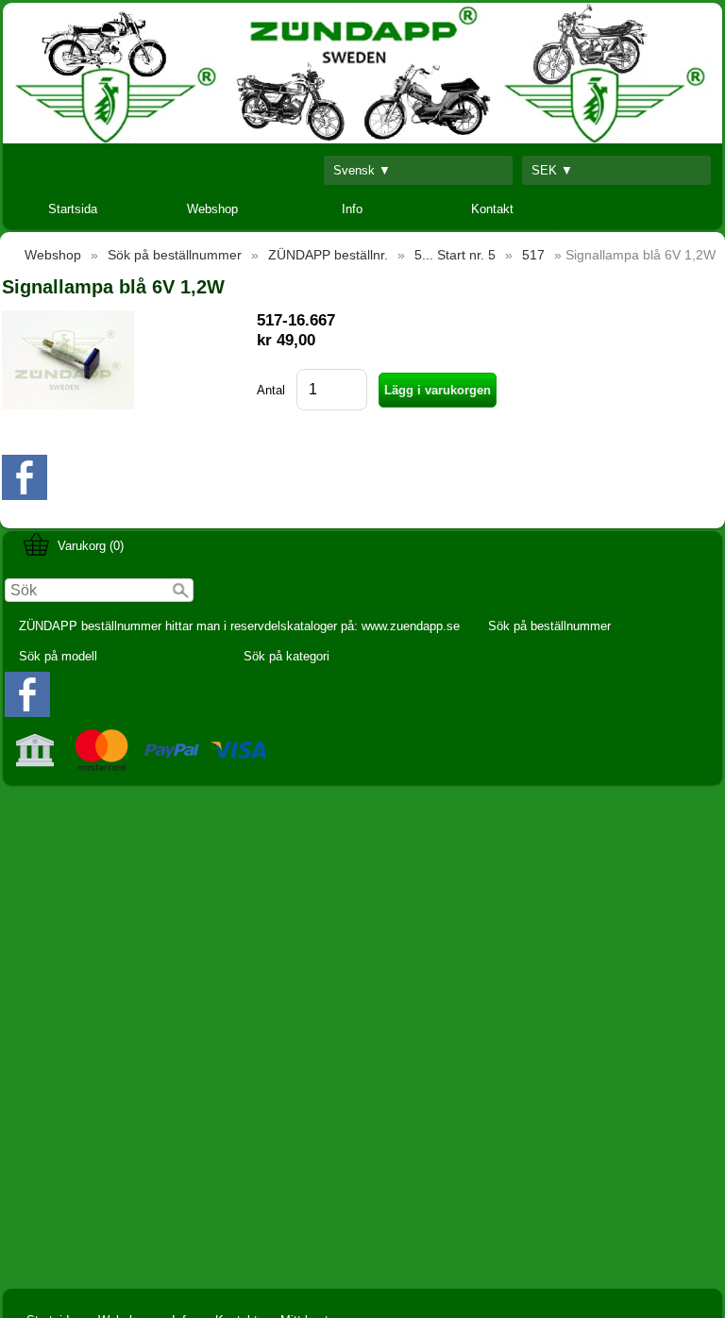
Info (352, 209)
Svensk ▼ (362, 170)
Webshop (212, 209)
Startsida (72, 209)
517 (533, 254)
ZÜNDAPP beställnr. (328, 254)
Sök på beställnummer (549, 626)
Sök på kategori (286, 656)
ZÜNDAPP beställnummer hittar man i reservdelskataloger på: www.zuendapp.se (239, 626)
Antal (271, 390)
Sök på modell (58, 656)
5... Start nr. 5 (455, 254)
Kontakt (492, 209)
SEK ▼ (552, 170)
